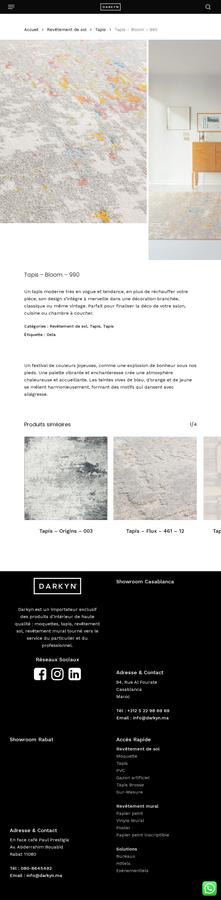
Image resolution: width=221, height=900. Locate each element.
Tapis (100, 29)
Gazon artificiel (133, 777)
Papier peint (130, 813)
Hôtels (123, 863)
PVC (120, 770)
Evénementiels (133, 870)
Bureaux (126, 856)
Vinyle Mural (131, 820)
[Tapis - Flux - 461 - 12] (155, 478)
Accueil (31, 29)
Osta (51, 334)
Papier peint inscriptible (143, 835)
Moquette (126, 756)
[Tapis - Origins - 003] (66, 478)
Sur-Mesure (129, 792)
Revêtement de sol (66, 29)
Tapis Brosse (130, 785)
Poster (123, 827)
